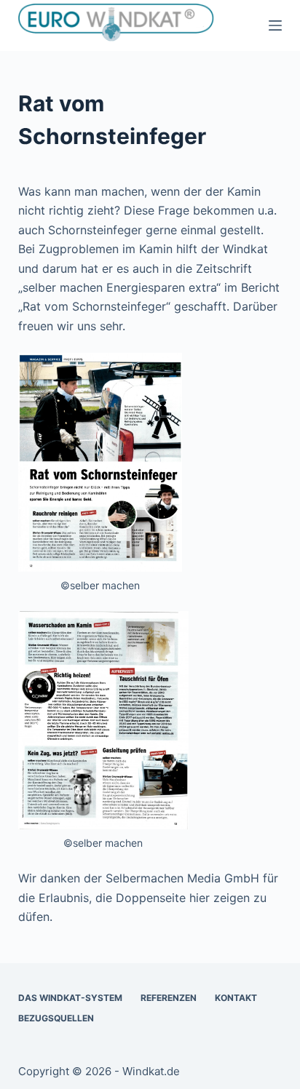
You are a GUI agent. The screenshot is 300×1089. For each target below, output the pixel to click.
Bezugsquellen (56, 1018)
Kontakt (236, 997)
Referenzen (169, 997)
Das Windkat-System (70, 997)
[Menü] (275, 25)
